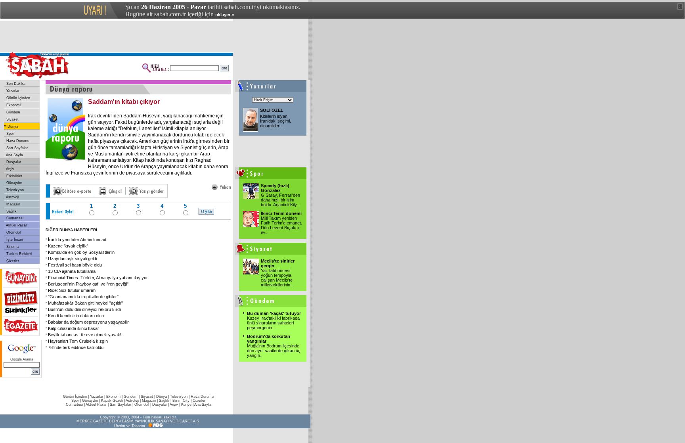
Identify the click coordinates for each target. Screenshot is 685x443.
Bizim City (180, 401)
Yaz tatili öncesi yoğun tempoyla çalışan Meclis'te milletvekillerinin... (277, 277)
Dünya (12, 126)
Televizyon (14, 190)
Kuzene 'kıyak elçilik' (68, 246)
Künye (186, 405)
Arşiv (9, 169)
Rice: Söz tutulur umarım (72, 290)
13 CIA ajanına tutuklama (72, 271)
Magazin (12, 204)
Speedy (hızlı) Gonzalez (275, 188)
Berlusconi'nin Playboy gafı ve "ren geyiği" (88, 284)
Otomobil (13, 232)
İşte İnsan (14, 240)
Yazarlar (12, 91)
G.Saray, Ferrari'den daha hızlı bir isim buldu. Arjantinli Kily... (280, 200)
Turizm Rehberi (18, 254)
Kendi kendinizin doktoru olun (76, 315)
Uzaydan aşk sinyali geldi (72, 258)
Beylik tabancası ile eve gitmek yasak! (84, 334)
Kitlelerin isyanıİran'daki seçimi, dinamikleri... (275, 121)
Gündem (12, 112)
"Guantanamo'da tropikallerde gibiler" (83, 296)
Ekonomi (13, 105)
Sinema (12, 247)
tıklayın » (224, 14)
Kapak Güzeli (112, 401)
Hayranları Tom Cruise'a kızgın (78, 341)
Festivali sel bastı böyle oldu (75, 265)
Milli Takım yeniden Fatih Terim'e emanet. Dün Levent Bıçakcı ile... (281, 225)
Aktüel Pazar (16, 225)
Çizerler (12, 261)
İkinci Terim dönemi (281, 213)
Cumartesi (14, 218)
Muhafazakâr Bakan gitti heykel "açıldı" (85, 303)
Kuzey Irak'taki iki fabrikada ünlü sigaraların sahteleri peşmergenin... (273, 323)
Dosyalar (13, 162)
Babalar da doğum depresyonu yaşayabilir (88, 322)
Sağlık (11, 211)
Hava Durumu (17, 141)
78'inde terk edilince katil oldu (75, 347)
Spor (9, 134)
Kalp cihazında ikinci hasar (73, 328)
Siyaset (12, 119)
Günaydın (13, 183)
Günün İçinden (17, 98)
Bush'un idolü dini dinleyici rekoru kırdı (84, 309)
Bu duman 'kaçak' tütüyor (274, 313)
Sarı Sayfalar (16, 148)
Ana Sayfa (14, 155)
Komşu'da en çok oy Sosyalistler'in (81, 252)
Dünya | (163, 397)
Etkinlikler (13, 176)
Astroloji (12, 197)
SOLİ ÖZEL (271, 110)
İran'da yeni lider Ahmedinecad (77, 239)
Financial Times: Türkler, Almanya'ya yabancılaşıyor (98, 277)
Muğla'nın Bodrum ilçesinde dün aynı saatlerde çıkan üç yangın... (273, 350)
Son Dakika (15, 84)
